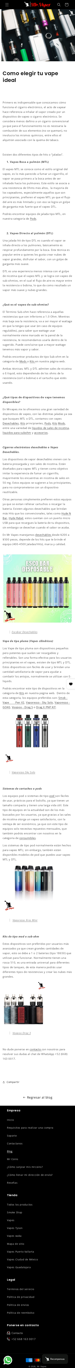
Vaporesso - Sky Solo (39, 702)
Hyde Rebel (16, 518)
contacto (36, 1049)
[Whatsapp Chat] (7, 1360)
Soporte (12, 1135)
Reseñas (12, 1182)
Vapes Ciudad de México (22, 1259)
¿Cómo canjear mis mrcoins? (25, 1167)
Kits (22, 423)
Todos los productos (19, 1204)
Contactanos (15, 1143)
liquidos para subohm (17, 432)
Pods (47, 423)
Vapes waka (14, 1235)
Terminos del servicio (20, 1289)
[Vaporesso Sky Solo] (27, 763)
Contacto (17, 1333)
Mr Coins (12, 1159)
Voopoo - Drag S (22, 707)
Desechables (11, 423)
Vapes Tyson (15, 1228)
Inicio (10, 1119)
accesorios (41, 432)
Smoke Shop (14, 1212)
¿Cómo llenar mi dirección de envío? (30, 1175)
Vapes (10, 1220)
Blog (9, 1151)
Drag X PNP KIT (46, 707)
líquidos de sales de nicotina (50, 428)
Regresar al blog (39, 1097)
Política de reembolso (20, 1312)
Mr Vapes (42, 1366)
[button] (7, 5)
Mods (61, 423)
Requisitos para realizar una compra (30, 1127)
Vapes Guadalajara (19, 1267)
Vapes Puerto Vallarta (20, 1251)
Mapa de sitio (15, 1243)
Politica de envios (18, 1305)
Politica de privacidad (20, 1297)
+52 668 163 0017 (24, 1339)
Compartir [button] (13, 1082)
